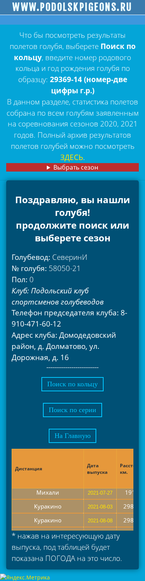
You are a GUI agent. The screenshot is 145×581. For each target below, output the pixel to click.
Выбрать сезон (75, 167)
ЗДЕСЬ (71, 157)
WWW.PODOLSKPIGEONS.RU (72, 7)
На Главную (72, 436)
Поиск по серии (72, 410)
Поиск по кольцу (72, 384)
